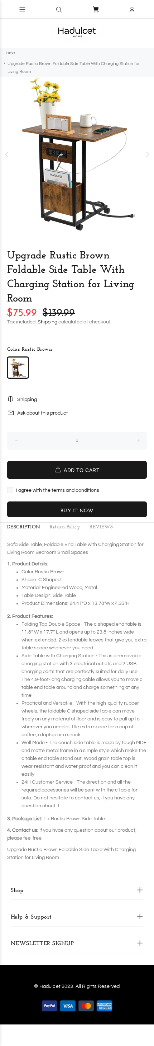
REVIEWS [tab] (101, 527)
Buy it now (77, 511)
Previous (7, 154)
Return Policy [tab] (65, 527)
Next (147, 154)
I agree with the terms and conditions (57, 490)
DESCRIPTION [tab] (23, 527)
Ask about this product (42, 413)
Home (9, 53)
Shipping (47, 321)
